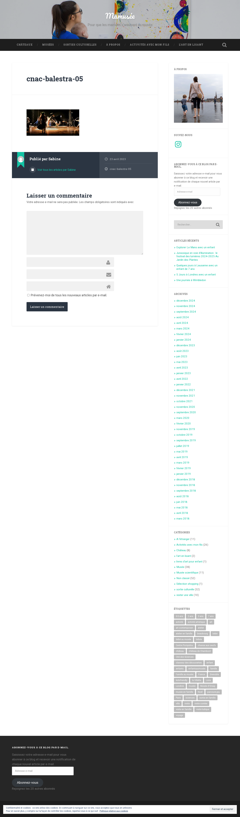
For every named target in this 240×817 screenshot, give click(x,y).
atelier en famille (184, 633)
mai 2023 (182, 362)
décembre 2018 (185, 479)
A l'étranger (183, 539)
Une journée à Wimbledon (191, 280)
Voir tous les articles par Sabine (56, 169)
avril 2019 (182, 457)
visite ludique (202, 709)
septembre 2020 (186, 412)
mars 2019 (182, 462)
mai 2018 (182, 507)
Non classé (183, 578)
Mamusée (120, 15)
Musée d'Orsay (207, 686)
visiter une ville (184, 595)
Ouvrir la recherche (224, 45)
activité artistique (196, 622)
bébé (215, 633)
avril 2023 (182, 367)
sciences (190, 698)
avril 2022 (182, 378)
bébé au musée (183, 639)
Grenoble (214, 674)
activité (179, 622)
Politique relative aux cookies (114, 811)
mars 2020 (182, 418)
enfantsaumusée (196, 668)
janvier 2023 (183, 373)
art (211, 622)
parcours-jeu (213, 692)
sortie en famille (207, 698)
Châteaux (25, 44)
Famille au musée (184, 674)
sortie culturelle (185, 589)
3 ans (200, 616)
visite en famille (184, 709)
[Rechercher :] (198, 224)
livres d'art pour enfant (189, 561)
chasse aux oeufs (207, 645)
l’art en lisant (191, 44)
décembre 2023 (185, 345)
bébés (199, 639)
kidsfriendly (181, 680)
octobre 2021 (184, 401)
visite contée (200, 703)
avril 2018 (182, 513)
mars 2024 (182, 328)
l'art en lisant (183, 556)
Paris (178, 698)
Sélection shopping (187, 583)
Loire (208, 680)
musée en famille (184, 692)
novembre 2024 (185, 306)
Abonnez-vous (187, 202)
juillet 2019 (182, 446)
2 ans (190, 616)
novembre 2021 (185, 395)
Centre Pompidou (184, 645)
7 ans (211, 616)
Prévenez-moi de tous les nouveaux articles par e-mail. (69, 295)
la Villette (196, 680)
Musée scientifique (187, 572)
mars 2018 (182, 518)
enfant (209, 662)
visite (187, 703)
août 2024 (182, 317)
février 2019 (183, 468)
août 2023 (182, 351)
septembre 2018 (186, 490)
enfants (180, 668)
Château (181, 550)
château (180, 651)
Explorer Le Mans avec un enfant (195, 247)
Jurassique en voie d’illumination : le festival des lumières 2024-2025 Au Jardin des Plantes (197, 256)
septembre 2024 (186, 311)
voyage (179, 715)
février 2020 (183, 423)
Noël (200, 692)
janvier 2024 (183, 339)
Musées (48, 44)
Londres (180, 686)
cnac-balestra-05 (55, 78)
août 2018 (182, 496)
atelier (201, 628)
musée (192, 686)
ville (178, 703)
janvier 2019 (183, 473)
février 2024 (183, 334)
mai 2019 (182, 451)
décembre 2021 (185, 390)
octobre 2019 (184, 434)
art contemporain (184, 628)
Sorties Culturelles (80, 44)
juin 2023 (181, 356)
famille (213, 668)
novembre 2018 (185, 485)
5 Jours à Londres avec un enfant (196, 274)
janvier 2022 (183, 384)
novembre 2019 (185, 429)
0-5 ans (179, 616)
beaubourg (202, 633)
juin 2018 (181, 502)
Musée (180, 567)
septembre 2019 (186, 440)
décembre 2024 (185, 300)
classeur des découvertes (189, 662)
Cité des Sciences (185, 657)
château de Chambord (200, 651)
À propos (113, 44)
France (201, 674)
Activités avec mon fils (149, 44)
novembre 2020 (185, 406)
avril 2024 (182, 323)
